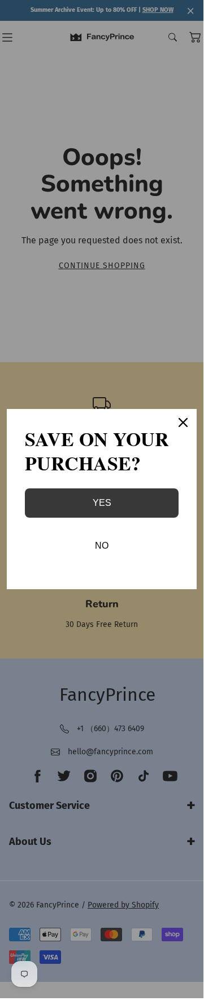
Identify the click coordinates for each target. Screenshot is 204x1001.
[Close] (183, 422)
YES (102, 503)
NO (101, 545)
